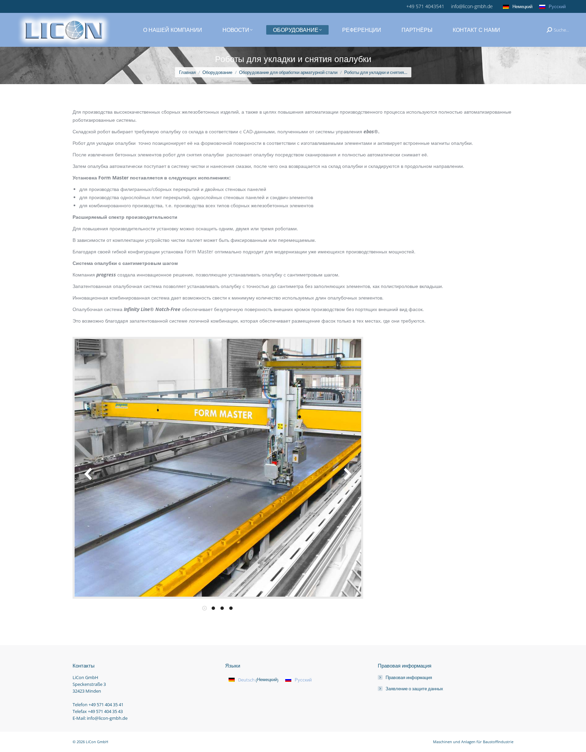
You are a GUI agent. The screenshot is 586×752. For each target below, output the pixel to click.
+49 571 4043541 (425, 6)
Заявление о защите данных (414, 689)
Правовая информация (409, 677)
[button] (89, 474)
